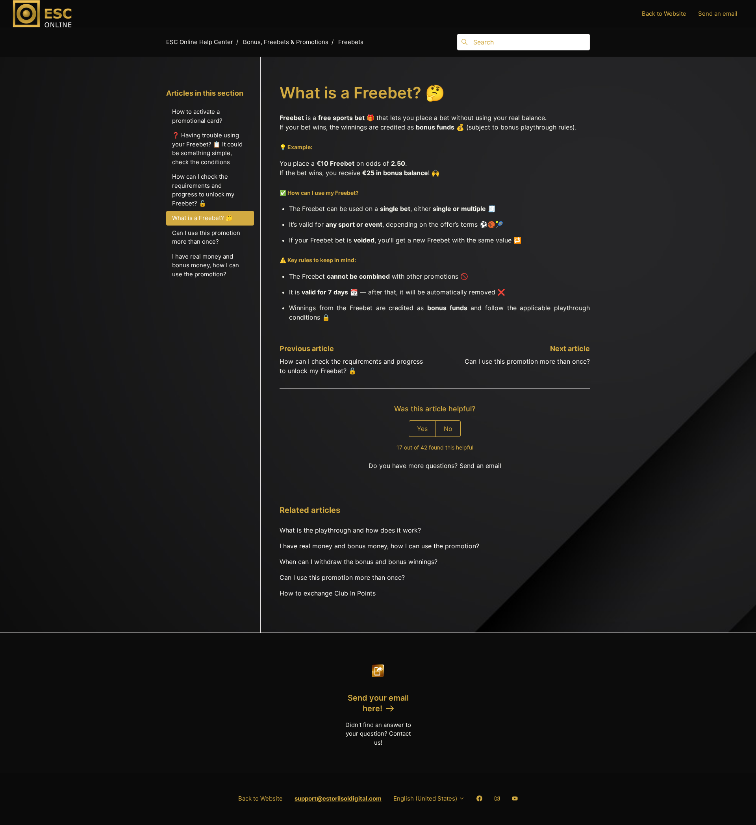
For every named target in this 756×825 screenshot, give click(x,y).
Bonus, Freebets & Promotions (285, 42)
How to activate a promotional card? (197, 116)
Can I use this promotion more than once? (527, 361)
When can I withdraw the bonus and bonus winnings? (358, 562)
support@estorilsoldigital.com (338, 798)
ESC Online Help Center (199, 42)
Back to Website (664, 13)
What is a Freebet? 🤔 (202, 218)
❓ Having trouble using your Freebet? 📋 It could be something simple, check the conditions (207, 148)
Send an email (717, 13)
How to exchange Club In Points (328, 593)
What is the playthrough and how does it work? (350, 530)
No (448, 429)
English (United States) (426, 798)
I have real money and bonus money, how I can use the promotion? (379, 546)
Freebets (350, 42)
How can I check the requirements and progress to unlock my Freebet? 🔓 (203, 190)
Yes (422, 429)
